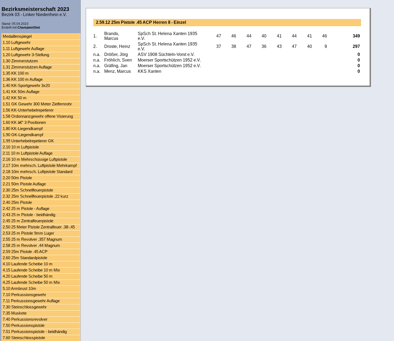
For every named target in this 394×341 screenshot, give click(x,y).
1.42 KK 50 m (15, 97)
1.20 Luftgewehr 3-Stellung (26, 54)
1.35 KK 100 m (16, 73)
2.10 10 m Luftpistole (21, 147)
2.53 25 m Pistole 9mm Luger (28, 233)
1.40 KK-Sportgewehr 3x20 (26, 85)
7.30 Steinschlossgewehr (25, 307)
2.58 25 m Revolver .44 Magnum (31, 245)
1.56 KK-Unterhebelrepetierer (28, 110)
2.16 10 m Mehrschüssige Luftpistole (35, 159)
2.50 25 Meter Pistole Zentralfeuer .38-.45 (39, 227)
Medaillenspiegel (17, 36)
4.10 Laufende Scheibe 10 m (28, 264)
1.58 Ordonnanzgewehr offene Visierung (38, 116)
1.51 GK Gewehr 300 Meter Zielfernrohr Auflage (37, 104)
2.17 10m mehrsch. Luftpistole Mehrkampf (40, 165)
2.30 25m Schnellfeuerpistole (28, 190)
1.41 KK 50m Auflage (21, 91)
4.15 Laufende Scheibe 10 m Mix (31, 270)
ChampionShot (28, 27)
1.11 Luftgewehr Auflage (23, 48)
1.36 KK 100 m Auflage (23, 79)
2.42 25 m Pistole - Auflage (26, 208)
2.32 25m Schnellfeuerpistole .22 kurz (35, 196)
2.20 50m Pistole (17, 177)
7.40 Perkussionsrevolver (25, 319)
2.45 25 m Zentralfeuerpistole (28, 221)
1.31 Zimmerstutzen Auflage (27, 67)
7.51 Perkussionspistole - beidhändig (35, 331)
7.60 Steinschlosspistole (24, 337)
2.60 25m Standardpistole (25, 257)
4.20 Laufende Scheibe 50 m (28, 276)
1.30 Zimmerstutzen (20, 61)
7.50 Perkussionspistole (23, 325)
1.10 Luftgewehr (17, 42)
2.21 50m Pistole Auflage (24, 184)
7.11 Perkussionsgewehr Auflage (31, 300)
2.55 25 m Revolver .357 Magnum (32, 239)
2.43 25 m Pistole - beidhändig (29, 214)
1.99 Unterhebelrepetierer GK (28, 141)
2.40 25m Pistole (17, 202)
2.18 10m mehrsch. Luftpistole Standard (37, 171)
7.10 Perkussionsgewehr (24, 294)
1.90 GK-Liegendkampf (23, 134)
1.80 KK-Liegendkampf (23, 128)
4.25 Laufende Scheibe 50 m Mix (31, 282)
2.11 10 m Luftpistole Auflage (28, 153)
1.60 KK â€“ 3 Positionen (24, 122)
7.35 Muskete (15, 313)
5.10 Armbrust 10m (19, 288)
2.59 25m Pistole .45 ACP (25, 251)
